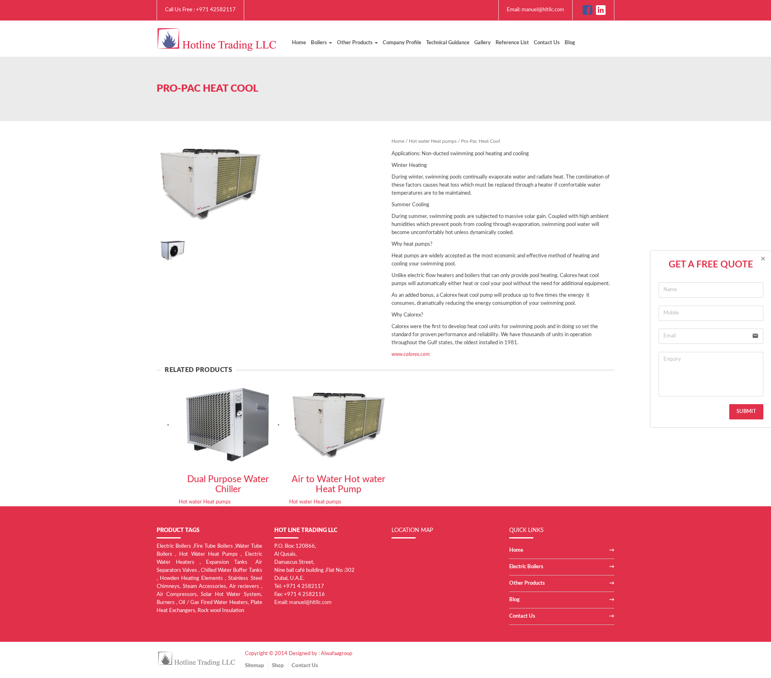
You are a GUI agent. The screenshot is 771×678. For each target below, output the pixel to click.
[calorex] (210, 183)
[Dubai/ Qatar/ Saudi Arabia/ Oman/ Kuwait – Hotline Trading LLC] (217, 38)
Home (299, 42)
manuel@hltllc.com (543, 9)
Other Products (527, 583)
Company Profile (402, 42)
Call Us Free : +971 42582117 (200, 9)
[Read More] (228, 424)
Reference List (512, 42)
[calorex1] (173, 249)
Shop (278, 665)
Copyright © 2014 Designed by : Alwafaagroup (298, 653)
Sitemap (254, 665)
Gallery (482, 42)
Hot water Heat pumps (527, 88)
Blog (570, 42)
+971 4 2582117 (303, 586)
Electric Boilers (526, 566)
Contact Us (547, 42)
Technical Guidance (447, 42)
